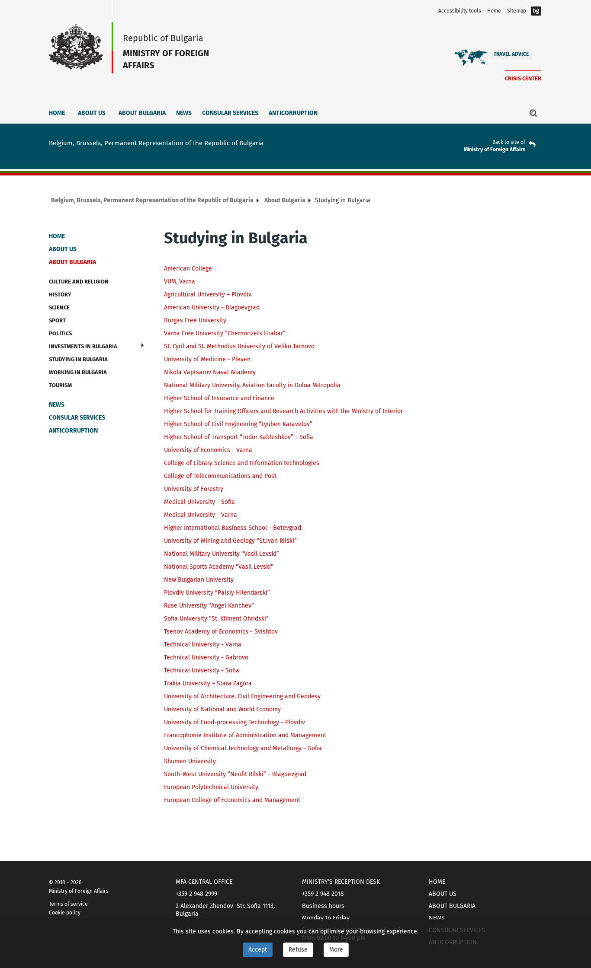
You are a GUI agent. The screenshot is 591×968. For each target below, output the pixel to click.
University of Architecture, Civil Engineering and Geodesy (242, 696)
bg (536, 11)
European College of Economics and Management (232, 800)
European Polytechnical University (211, 787)
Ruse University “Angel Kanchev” (209, 605)
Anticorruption (293, 113)
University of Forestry (193, 489)
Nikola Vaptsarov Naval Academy (210, 372)
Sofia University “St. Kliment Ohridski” (216, 618)
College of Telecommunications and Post (220, 476)
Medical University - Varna (200, 515)
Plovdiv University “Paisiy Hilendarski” (217, 592)
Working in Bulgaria (78, 372)
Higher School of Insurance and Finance (219, 398)
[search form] (533, 113)
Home (494, 11)
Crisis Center (523, 78)
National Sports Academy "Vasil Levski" (218, 566)
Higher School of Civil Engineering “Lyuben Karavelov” (238, 424)
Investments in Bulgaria (83, 346)
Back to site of (508, 142)
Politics (60, 333)
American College (188, 268)
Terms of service (68, 904)
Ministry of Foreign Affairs (494, 149)
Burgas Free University (195, 320)
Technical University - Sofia (201, 670)
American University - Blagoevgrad (212, 307)
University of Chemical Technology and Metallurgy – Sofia (243, 748)
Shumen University (190, 761)
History (60, 294)
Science (59, 307)
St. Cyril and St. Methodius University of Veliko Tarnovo (239, 346)
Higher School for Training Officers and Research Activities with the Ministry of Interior (283, 411)
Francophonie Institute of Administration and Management (245, 735)
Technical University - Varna (202, 644)
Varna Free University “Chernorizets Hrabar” (225, 333)
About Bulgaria (142, 113)
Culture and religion (79, 281)
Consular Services (230, 113)
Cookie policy (64, 913)
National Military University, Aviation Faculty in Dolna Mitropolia (252, 385)
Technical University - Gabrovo (206, 657)
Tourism (60, 385)
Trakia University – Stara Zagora (208, 683)
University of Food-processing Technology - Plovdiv (234, 722)
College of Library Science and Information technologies (241, 463)
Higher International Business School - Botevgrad (232, 528)
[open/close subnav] (142, 345)
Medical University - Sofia (199, 502)
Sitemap (516, 11)
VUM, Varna (179, 281)
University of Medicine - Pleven (207, 359)
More (336, 949)
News (184, 113)
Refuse (298, 949)
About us (92, 113)
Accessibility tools (459, 11)
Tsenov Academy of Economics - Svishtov (221, 631)
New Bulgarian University (199, 579)
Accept (257, 949)
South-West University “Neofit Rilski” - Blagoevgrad (235, 774)
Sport (57, 320)
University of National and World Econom (221, 709)
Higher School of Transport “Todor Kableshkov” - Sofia (238, 437)
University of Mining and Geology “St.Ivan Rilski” (230, 540)
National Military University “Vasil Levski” (221, 553)
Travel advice (511, 54)
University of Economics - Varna (208, 450)
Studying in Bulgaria (78, 359)
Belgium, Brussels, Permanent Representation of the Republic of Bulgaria (152, 200)
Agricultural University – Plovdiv (207, 294)
